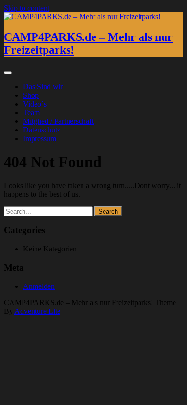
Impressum (39, 138)
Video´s (35, 104)
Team (31, 112)
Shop (31, 95)
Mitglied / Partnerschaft (58, 121)
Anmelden (39, 286)
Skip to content (26, 8)
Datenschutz (41, 130)
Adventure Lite (37, 311)
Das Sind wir (43, 87)
